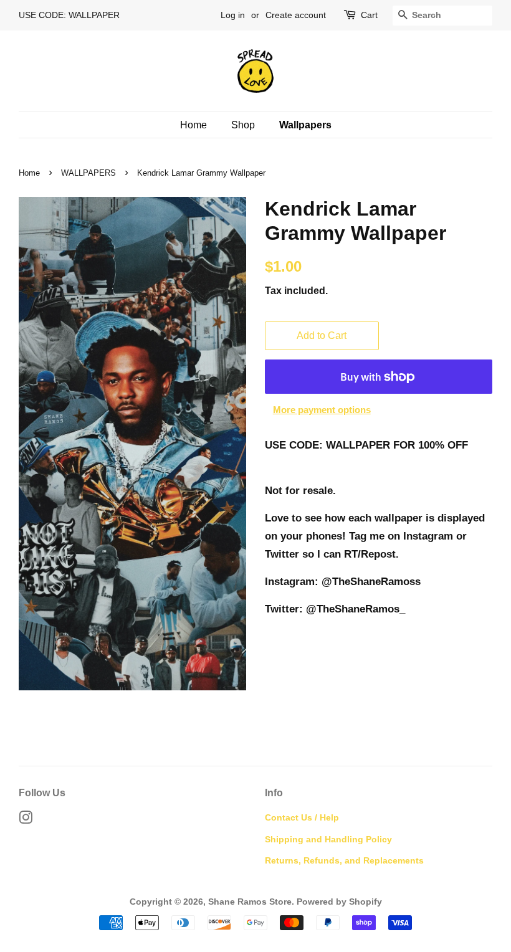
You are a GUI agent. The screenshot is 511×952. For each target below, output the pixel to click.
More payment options (322, 409)
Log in (233, 15)
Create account (295, 15)
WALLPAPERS (88, 173)
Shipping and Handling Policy (328, 839)
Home (193, 125)
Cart (369, 15)
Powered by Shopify (339, 902)
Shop (243, 125)
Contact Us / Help (302, 817)
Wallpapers (305, 125)
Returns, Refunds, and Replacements (344, 860)
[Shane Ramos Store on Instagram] (25, 820)
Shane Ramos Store (250, 902)
